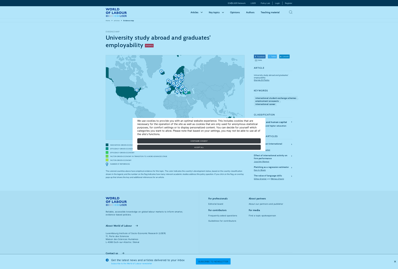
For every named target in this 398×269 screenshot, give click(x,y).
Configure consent (199, 141)
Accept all (199, 147)
